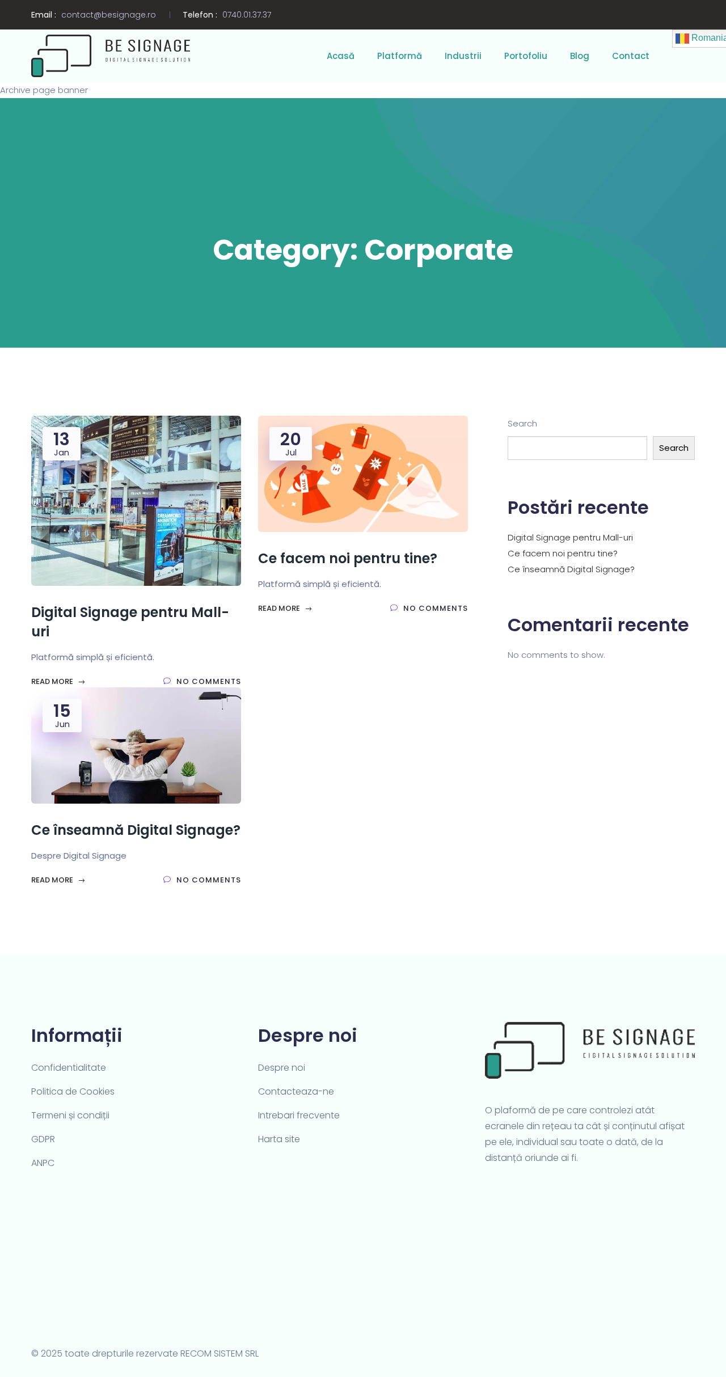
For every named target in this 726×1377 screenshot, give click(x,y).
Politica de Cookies (73, 1091)
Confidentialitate (68, 1067)
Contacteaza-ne (296, 1091)
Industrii (463, 56)
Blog (579, 56)
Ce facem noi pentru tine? (563, 553)
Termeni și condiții (70, 1115)
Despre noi (281, 1067)
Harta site (279, 1139)
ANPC (42, 1162)
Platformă (399, 56)
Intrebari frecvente (299, 1115)
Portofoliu (525, 56)
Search (522, 423)
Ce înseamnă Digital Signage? (571, 569)
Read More (53, 681)
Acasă (340, 56)
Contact (630, 56)
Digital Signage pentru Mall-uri (570, 537)
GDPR (43, 1139)
